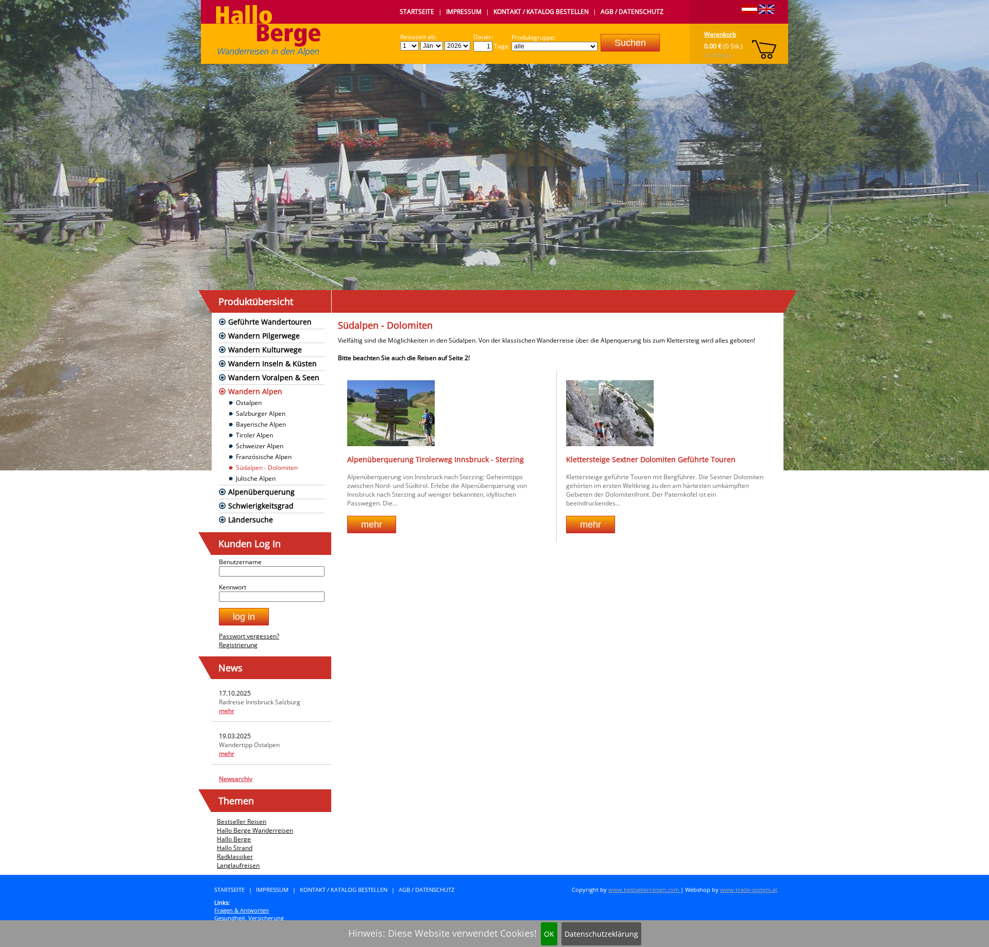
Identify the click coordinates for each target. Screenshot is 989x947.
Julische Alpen (256, 478)
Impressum (464, 11)
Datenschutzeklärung (601, 934)
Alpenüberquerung (261, 492)
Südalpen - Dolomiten (267, 467)
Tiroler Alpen (254, 435)
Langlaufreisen (238, 865)
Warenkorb (720, 34)
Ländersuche (250, 520)
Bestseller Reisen (241, 821)
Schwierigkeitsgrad (261, 506)
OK (549, 934)
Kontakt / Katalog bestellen (541, 11)
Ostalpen (249, 402)
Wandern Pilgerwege (264, 336)
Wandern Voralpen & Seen (273, 377)
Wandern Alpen (255, 391)
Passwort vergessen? (249, 636)
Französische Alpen (264, 456)
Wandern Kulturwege (265, 349)
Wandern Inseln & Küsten (272, 363)
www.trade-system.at (748, 889)
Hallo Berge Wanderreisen (255, 830)
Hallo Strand (234, 847)
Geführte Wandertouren (270, 322)
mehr (226, 710)
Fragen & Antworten (241, 910)
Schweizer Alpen (259, 446)
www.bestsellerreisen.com (644, 889)
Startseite (417, 11)
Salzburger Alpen (260, 413)
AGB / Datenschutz (632, 11)
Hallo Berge (234, 839)
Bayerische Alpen (261, 424)
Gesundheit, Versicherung (249, 918)
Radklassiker (235, 856)
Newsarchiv (235, 778)
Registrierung (238, 644)
